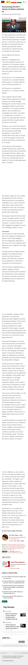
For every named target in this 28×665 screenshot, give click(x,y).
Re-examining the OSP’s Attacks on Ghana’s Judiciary (13, 597)
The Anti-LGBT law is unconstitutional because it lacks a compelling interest (13, 582)
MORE (21, 641)
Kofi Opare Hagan (7, 18)
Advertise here (15, 568)
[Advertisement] (14, 179)
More (4, 601)
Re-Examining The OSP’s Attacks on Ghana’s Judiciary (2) (13, 592)
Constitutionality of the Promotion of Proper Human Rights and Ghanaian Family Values (13, 587)
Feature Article (6, 20)
